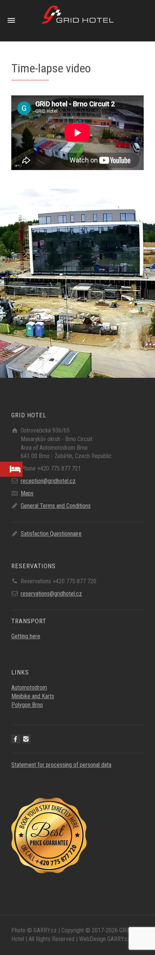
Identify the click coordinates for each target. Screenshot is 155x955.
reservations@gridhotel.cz (51, 593)
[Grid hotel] (78, 20)
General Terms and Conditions (56, 505)
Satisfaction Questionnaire (51, 533)
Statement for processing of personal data (61, 764)
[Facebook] (15, 738)
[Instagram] (26, 738)
